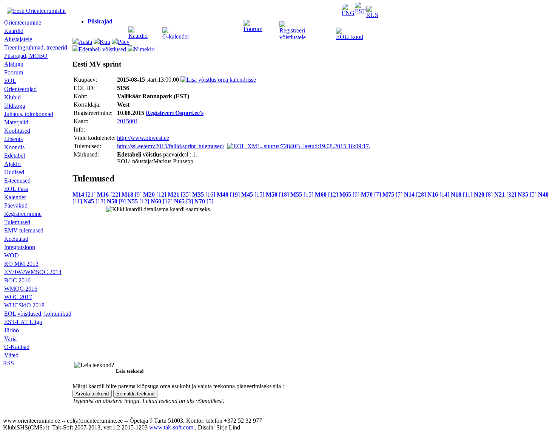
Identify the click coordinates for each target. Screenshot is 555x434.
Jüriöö (11, 330)
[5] (527, 194)
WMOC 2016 (20, 288)
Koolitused (17, 130)
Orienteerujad (20, 89)
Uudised (14, 172)
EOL (10, 81)
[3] (183, 201)
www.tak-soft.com (172, 427)
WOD (11, 255)
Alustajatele (18, 39)
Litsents (13, 139)
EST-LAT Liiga (23, 322)
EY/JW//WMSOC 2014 (33, 272)
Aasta (85, 42)
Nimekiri (144, 49)
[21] (84, 194)
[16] (203, 194)
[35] (179, 194)
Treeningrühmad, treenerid (35, 47)
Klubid (12, 97)
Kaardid (138, 36)
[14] (438, 194)
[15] (252, 194)
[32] (505, 194)
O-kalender (175, 36)
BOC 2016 (17, 280)
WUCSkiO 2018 (24, 305)
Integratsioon (19, 247)
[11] (461, 194)
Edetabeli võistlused (102, 49)
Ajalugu (13, 64)
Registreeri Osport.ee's (175, 113)
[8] (483, 194)
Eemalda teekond (135, 394)
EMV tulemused (23, 230)
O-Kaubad (16, 347)
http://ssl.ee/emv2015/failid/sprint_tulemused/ (170, 146)
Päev (124, 42)
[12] (154, 194)
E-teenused (17, 180)
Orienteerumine (22, 22)
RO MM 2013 (21, 263)
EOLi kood (349, 37)
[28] (415, 194)
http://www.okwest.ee (143, 138)
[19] (228, 194)
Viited (11, 355)
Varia (10, 338)
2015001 (127, 121)
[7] (371, 194)
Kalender (15, 197)
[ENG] (348, 13)
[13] (94, 201)
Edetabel (14, 155)
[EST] (360, 11)
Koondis (14, 147)
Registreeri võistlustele (292, 33)
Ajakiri (12, 164)
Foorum (253, 29)
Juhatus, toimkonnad (28, 114)
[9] (132, 194)
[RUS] (372, 15)
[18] (277, 194)
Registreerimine (23, 214)
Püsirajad (100, 21)
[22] (108, 194)
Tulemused (17, 222)
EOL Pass (16, 189)
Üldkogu (14, 105)
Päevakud (16, 205)
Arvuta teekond (92, 394)
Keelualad (16, 239)
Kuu (105, 42)
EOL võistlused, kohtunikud (37, 313)
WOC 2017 (18, 297)
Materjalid (16, 122)
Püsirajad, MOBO (26, 56)
